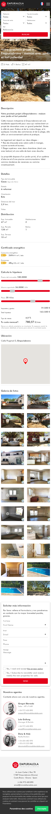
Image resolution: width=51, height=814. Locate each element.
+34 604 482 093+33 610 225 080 (25, 742)
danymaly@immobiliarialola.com (31, 746)
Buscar (25, 34)
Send (25, 681)
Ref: (4, 27)
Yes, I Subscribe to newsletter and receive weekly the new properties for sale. (25, 674)
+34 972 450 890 (25, 710)
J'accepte (41, 808)
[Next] (47, 85)
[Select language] (42, 4)
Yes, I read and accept (24, 668)
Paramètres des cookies (21, 808)
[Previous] (4, 85)
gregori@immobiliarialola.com (30, 713)
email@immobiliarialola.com (29, 729)
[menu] (48, 4)
